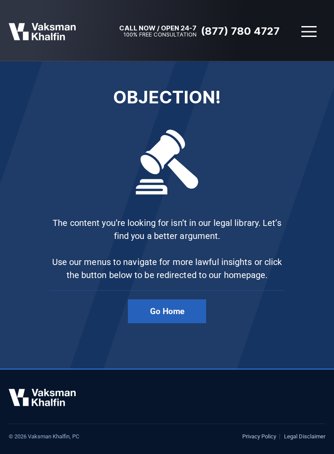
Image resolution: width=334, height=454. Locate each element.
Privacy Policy (259, 436)
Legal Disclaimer (304, 436)
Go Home (167, 311)
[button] (309, 31)
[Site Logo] (42, 31)
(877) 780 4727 (240, 31)
